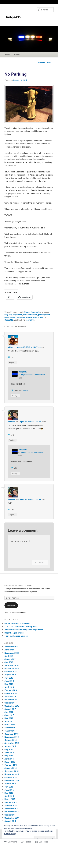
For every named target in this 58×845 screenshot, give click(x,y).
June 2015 (9, 789)
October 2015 (10, 777)
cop (10, 314)
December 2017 (11, 696)
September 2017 (11, 705)
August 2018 (10, 674)
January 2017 (10, 730)
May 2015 (8, 792)
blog (6, 314)
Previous (40, 62)
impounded (17, 314)
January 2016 (10, 768)
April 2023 (9, 649)
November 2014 (11, 811)
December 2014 (11, 808)
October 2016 (10, 740)
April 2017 (9, 721)
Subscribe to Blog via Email (18, 585)
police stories (26, 317)
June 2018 (9, 680)
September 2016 (11, 743)
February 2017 (10, 727)
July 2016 (8, 749)
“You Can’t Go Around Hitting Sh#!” (21, 626)
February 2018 (10, 690)
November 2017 (11, 699)
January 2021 (10, 659)
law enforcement (30, 314)
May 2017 (8, 718)
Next (50, 62)
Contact (17, 54)
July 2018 (8, 677)
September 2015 (11, 780)
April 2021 (9, 656)
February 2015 (10, 802)
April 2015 (9, 796)
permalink (30, 320)
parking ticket (44, 314)
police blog (14, 317)
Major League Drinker (14, 632)
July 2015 (8, 786)
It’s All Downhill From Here (16, 623)
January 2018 (10, 693)
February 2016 (10, 764)
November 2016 (11, 736)
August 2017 (10, 708)
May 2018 (8, 684)
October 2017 (10, 702)
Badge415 (12, 16)
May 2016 (8, 755)
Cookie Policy (10, 833)
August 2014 (10, 821)
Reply (12, 362)
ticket (35, 317)
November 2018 (11, 668)
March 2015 (9, 799)
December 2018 (11, 665)
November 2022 (11, 652)
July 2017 (8, 712)
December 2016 (11, 733)
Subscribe (11, 605)
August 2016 (10, 746)
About (7, 54)
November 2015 (11, 774)
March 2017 (9, 724)
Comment (40, 562)
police (7, 317)
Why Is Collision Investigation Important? (23, 629)
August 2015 (10, 783)
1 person (24, 390)
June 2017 (9, 715)
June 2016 (9, 752)
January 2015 (10, 805)
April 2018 (9, 687)
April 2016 (9, 758)
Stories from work (32, 312)
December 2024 (11, 646)
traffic (40, 317)
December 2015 (11, 771)
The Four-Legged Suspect (16, 635)
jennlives (11, 421)
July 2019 (8, 662)
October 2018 (10, 671)
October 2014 (10, 814)
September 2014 (11, 817)
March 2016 (9, 761)
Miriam (11, 347)
